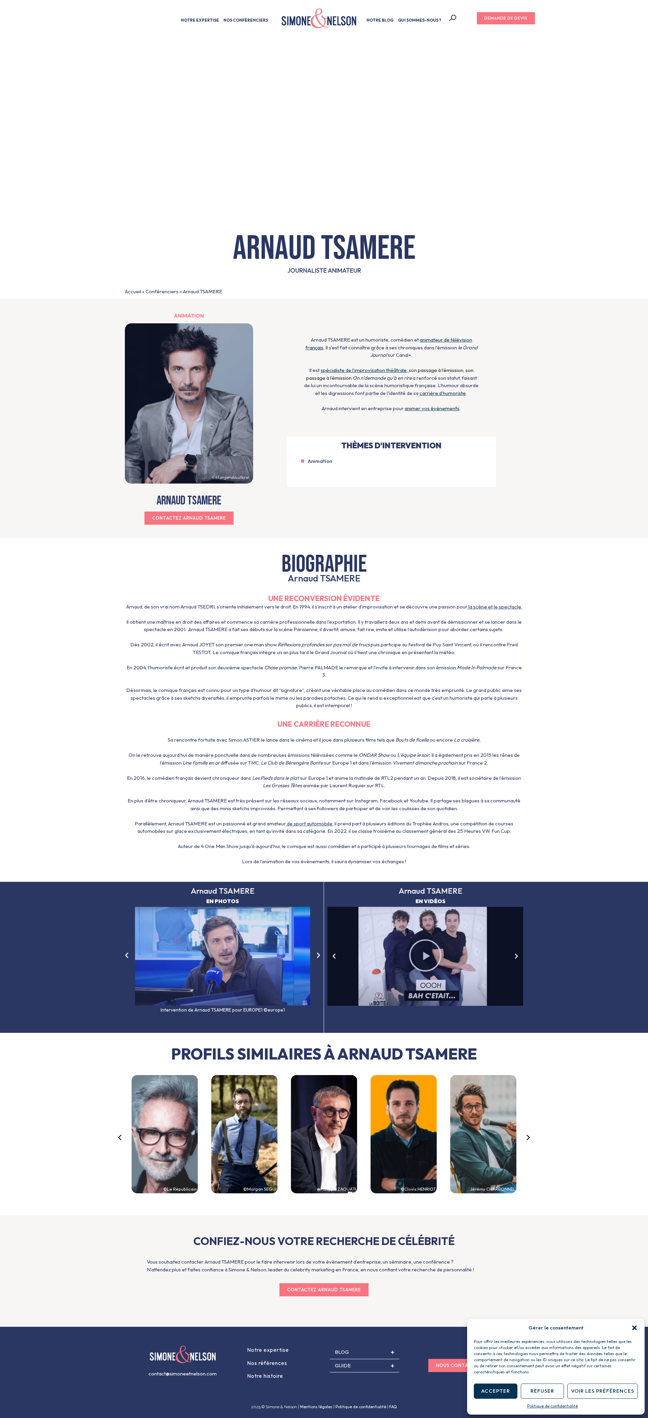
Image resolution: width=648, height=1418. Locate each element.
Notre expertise (268, 1349)
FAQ (393, 1406)
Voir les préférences (602, 1391)
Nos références (267, 1363)
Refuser (542, 1391)
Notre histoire (265, 1375)
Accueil (133, 291)
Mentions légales (316, 1406)
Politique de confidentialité (552, 1406)
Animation (189, 316)
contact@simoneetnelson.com (182, 1373)
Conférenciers (162, 291)
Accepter (495, 1391)
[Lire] (425, 956)
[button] (634, 1327)
